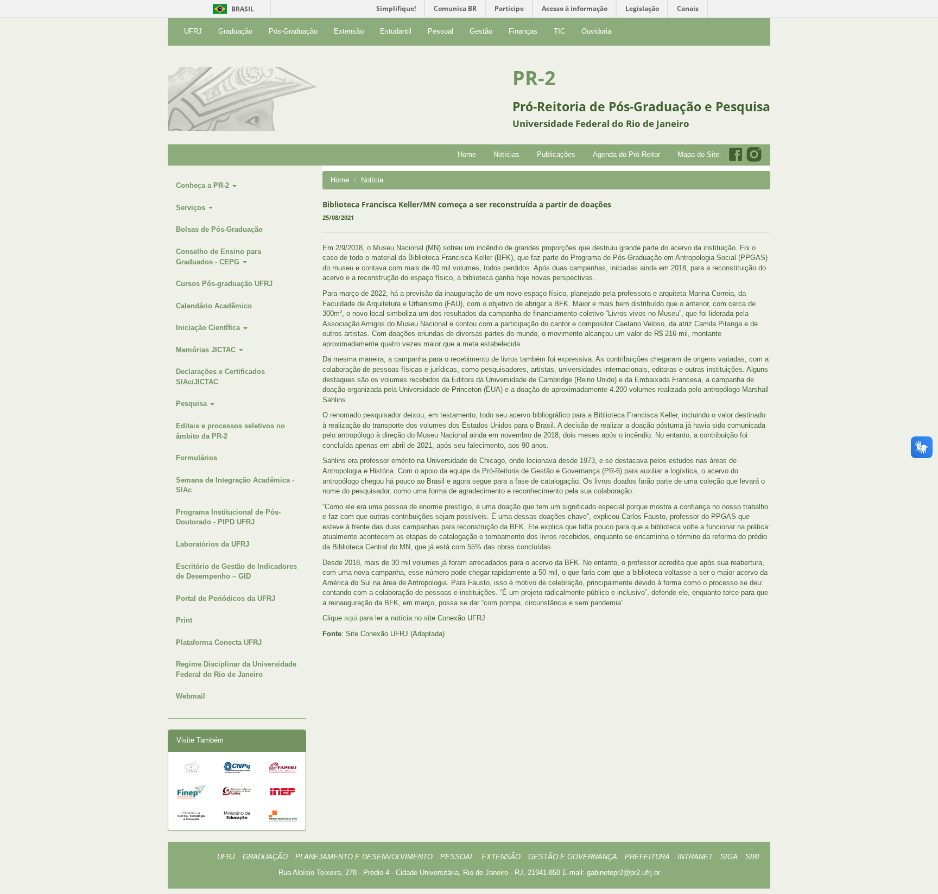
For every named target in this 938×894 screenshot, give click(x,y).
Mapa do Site (698, 154)
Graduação (235, 31)
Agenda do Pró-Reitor (626, 154)
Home (467, 154)
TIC (559, 31)
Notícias (506, 154)
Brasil (231, 9)
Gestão (481, 31)
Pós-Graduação (293, 31)
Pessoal (440, 31)
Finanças (523, 31)
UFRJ (193, 31)
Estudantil (395, 31)
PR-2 (534, 78)
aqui (350, 618)
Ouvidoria (596, 31)
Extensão (349, 31)
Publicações (556, 154)
